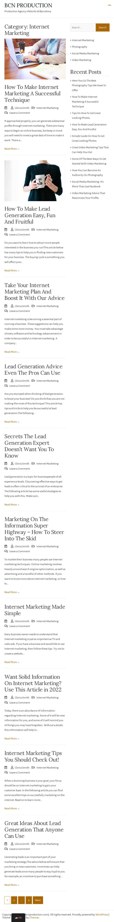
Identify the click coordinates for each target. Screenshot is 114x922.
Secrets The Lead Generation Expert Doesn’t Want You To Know (29, 446)
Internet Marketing (48, 107)
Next (38, 900)
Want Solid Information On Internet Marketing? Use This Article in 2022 (32, 683)
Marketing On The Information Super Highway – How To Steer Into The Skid (34, 529)
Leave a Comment (19, 112)
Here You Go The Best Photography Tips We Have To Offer (89, 85)
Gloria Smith (22, 107)
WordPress (101, 914)
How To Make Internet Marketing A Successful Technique (32, 93)
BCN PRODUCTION (28, 5)
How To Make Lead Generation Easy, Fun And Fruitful (29, 215)
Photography (79, 46)
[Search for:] (90, 27)
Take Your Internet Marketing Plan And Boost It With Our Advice (34, 291)
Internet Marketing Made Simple (34, 609)
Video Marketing (81, 59)
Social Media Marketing (85, 53)
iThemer (34, 917)
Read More (12, 148)
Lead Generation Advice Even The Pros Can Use (33, 369)
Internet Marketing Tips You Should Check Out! (33, 756)
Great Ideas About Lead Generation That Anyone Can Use (33, 829)
